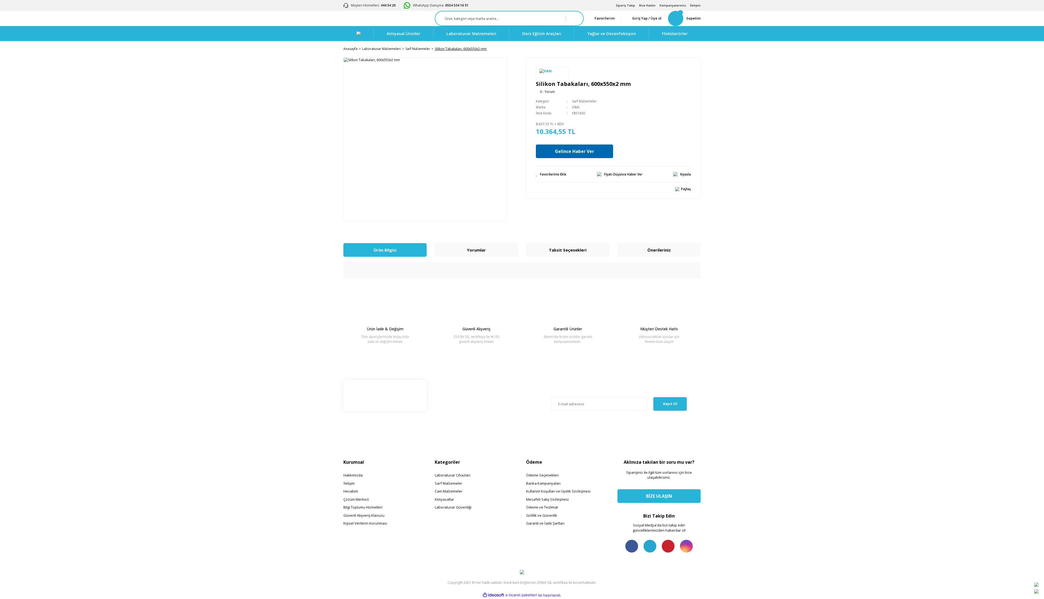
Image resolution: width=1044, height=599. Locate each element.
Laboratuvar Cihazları (452, 475)
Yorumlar (476, 250)
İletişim (695, 5)
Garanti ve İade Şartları (545, 523)
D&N (575, 107)
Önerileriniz (659, 250)
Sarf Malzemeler (584, 101)
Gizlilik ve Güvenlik (541, 515)
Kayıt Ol (670, 403)
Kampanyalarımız (673, 5)
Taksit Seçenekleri (567, 250)
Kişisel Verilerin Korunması (365, 523)
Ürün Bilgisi (385, 250)
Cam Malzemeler (448, 491)
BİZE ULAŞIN (659, 496)
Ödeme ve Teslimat (542, 507)
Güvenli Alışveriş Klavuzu (363, 515)
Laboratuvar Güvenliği (453, 507)
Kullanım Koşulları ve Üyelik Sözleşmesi (558, 491)
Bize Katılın (647, 5)
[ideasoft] (493, 595)
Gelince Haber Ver (574, 151)
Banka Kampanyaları (543, 483)
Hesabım (350, 491)
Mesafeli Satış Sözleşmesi (547, 499)
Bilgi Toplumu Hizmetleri (363, 507)
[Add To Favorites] (551, 174)
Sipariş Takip (625, 5)
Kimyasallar (444, 499)
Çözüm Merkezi (356, 499)
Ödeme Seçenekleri (542, 475)
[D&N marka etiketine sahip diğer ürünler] (552, 74)
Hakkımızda (353, 475)
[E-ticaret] (521, 595)
